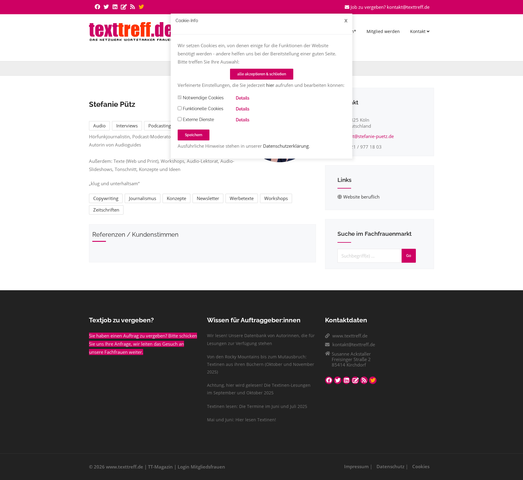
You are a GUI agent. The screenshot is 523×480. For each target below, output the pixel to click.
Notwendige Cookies (203, 97)
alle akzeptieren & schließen (261, 74)
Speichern (193, 135)
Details (242, 98)
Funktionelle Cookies (202, 108)
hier (270, 85)
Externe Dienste (198, 119)
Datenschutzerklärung (286, 146)
